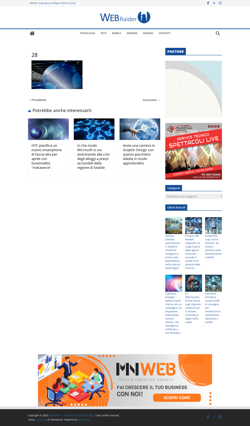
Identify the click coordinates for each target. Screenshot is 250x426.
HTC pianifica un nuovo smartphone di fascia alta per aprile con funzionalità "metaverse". (46, 156)
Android (132, 33)
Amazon (148, 33)
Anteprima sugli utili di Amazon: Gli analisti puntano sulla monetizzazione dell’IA (213, 246)
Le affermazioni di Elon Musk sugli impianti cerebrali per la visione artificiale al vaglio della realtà (193, 308)
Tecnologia (87, 33)
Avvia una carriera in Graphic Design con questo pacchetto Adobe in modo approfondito (139, 154)
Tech (104, 33)
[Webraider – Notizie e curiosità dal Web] (32, 33)
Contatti (164, 33)
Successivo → (151, 100)
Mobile (116, 33)
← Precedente (37, 100)
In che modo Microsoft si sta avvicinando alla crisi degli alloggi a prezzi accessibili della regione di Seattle (93, 156)
